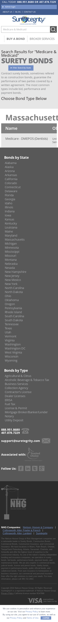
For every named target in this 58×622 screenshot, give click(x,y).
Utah (8, 332)
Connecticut (13, 187)
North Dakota (14, 292)
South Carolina (14, 316)
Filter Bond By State (22, 67)
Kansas (9, 219)
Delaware (11, 191)
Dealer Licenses (15, 396)
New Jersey (12, 276)
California (11, 179)
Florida (9, 195)
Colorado (11, 183)
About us (7, 11)
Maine (9, 231)
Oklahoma (12, 300)
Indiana (10, 211)
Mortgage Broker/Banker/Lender (26, 412)
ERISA (8, 400)
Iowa (8, 215)
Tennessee (12, 324)
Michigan (11, 243)
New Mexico (13, 280)
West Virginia (13, 352)
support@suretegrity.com (20, 441)
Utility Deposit (14, 420)
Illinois (9, 207)
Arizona (10, 171)
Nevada (10, 268)
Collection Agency (16, 388)
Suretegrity (41, 533)
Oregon (10, 304)
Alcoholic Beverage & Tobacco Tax (27, 380)
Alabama (11, 163)
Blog (18, 11)
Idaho (8, 203)
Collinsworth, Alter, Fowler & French (21, 530)
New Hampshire (15, 272)
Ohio (8, 296)
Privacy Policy (7, 593)
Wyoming (11, 360)
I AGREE (45, 618)
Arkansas (11, 175)
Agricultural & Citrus (18, 376)
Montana (11, 260)
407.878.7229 (47, 2)
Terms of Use (32, 618)
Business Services (16, 384)
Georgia (10, 199)
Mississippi (12, 252)
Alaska (9, 167)
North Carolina (14, 288)
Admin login (10, 6)
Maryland (11, 235)
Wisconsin (11, 356)
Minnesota (12, 248)
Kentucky (11, 223)
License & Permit (16, 408)
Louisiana (11, 227)
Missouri (10, 256)
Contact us (30, 11)
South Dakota (14, 320)
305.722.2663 (27, 579)
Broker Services (42, 39)
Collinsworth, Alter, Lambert (17, 533)
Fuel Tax (10, 404)
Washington (13, 344)
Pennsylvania (13, 308)
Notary (9, 416)
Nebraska (11, 264)
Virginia (10, 340)
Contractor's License (18, 392)
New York (11, 284)
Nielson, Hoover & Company (38, 527)
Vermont (10, 336)
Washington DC (15, 348)
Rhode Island (13, 312)
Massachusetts (15, 239)
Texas (8, 328)
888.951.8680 (25, 2)
